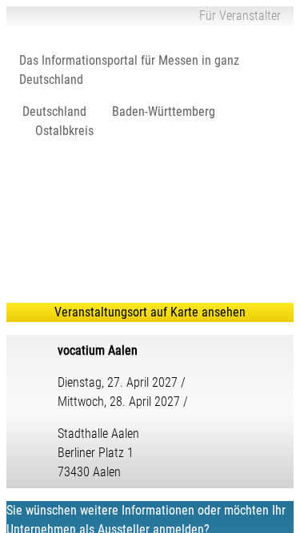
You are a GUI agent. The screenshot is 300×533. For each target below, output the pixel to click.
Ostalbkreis (64, 130)
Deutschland (54, 111)
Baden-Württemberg (163, 111)
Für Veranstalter (240, 15)
